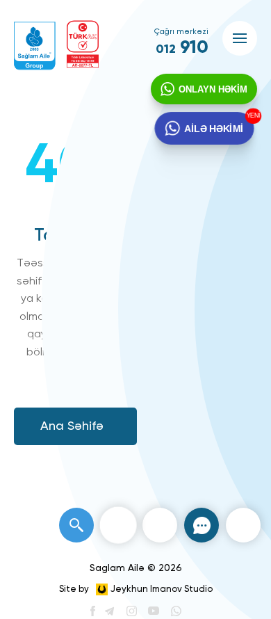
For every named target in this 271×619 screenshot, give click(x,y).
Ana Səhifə (72, 426)
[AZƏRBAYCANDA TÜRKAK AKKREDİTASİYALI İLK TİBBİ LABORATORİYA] (82, 44)
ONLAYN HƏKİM (213, 89)
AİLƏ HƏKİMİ (213, 127)
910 (182, 48)
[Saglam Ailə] (35, 46)
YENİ (251, 116)
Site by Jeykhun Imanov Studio (136, 589)
